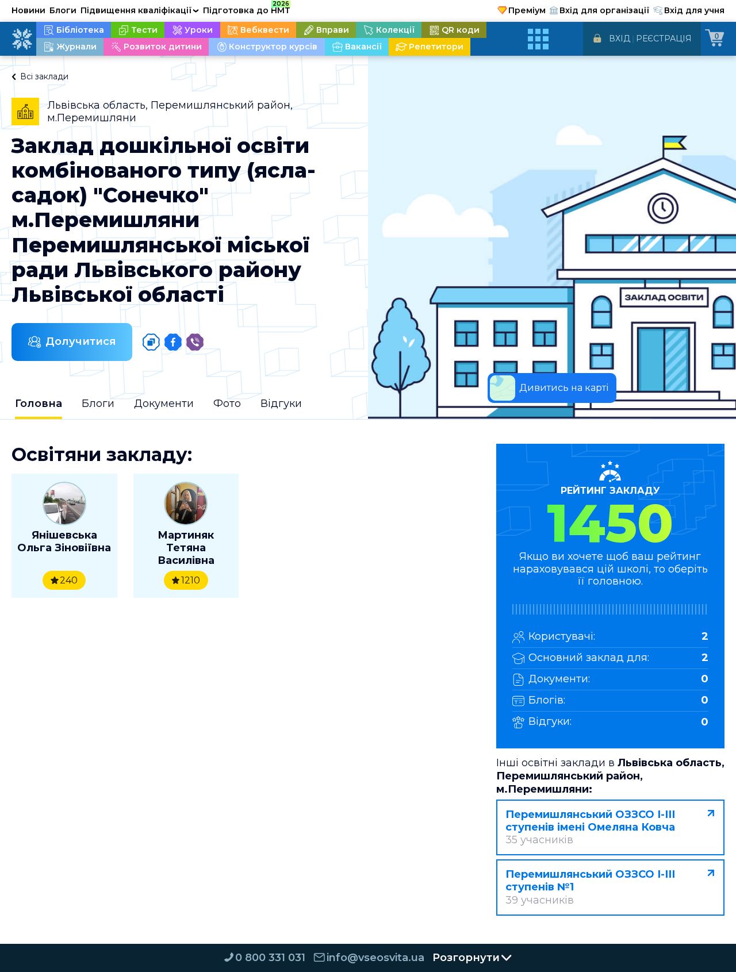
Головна (38, 403)
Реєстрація (664, 38)
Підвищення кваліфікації (139, 10)
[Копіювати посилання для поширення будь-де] (151, 342)
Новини (28, 10)
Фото (227, 403)
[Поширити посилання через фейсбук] (173, 342)
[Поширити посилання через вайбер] (195, 342)
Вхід (619, 38)
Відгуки (281, 403)
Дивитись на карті (563, 387)
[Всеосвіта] (22, 39)
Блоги (62, 10)
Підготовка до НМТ (246, 9)
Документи (164, 403)
